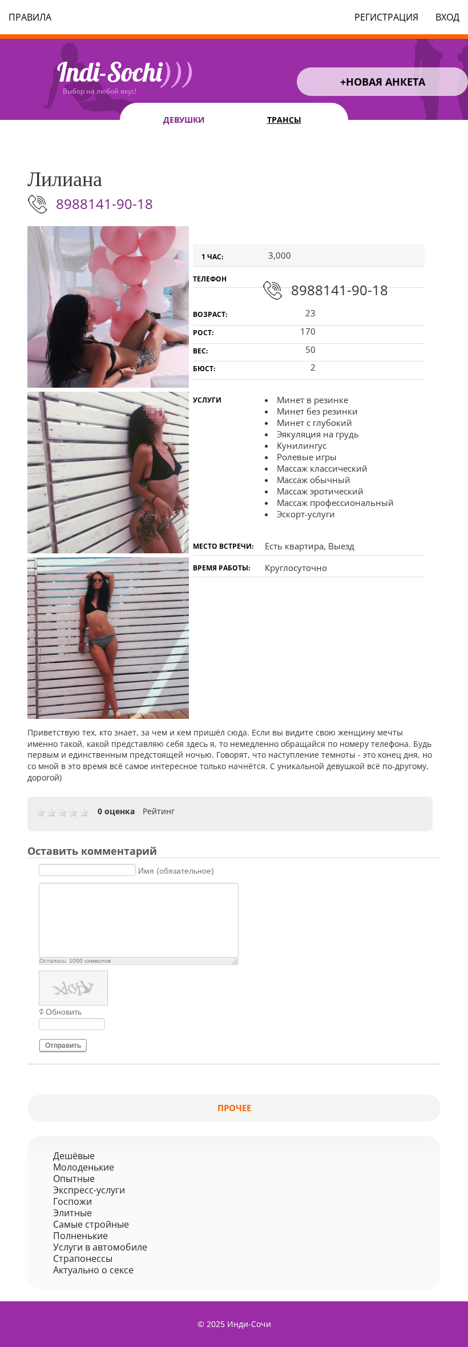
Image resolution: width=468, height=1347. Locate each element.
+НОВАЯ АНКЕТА (382, 82)
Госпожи (72, 1201)
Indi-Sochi (126, 72)
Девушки (184, 119)
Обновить (64, 1011)
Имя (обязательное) (176, 870)
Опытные (74, 1178)
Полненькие (80, 1235)
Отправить (63, 1046)
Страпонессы (82, 1258)
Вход (447, 17)
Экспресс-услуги (89, 1190)
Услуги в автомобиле (100, 1247)
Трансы (284, 119)
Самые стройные (91, 1224)
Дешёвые (74, 1155)
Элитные (72, 1213)
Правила (30, 17)
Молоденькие (83, 1167)
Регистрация (386, 17)
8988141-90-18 (104, 203)
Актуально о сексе (93, 1270)
